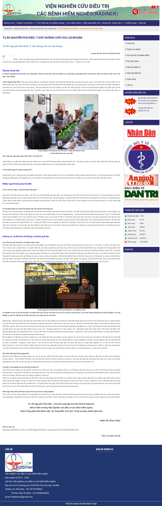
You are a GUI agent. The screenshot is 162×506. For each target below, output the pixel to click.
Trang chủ (9, 23)
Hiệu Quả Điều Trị (91, 23)
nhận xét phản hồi (111, 23)
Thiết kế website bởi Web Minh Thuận (81, 503)
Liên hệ (142, 23)
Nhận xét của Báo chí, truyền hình (43, 29)
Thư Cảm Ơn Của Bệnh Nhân (50, 23)
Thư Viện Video (73, 23)
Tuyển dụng (131, 23)
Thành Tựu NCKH (24, 23)
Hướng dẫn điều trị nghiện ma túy (145, 109)
